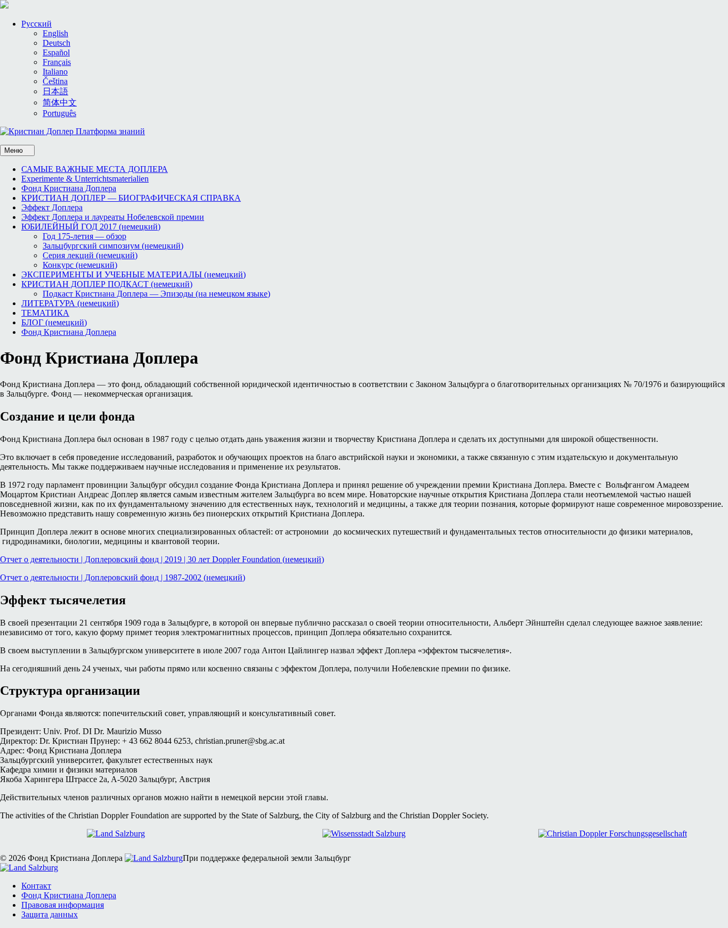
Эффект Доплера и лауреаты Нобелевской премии (112, 216)
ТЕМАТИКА (45, 312)
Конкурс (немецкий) (80, 264)
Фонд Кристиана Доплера (68, 188)
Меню (14, 150)
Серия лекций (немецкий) (90, 255)
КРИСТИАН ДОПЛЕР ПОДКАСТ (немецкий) (106, 284)
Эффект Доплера (52, 207)
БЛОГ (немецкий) (54, 322)
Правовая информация (62, 904)
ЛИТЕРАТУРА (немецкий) (70, 303)
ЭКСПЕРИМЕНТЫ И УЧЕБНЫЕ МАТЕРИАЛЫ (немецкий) (133, 274)
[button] (36, 23)
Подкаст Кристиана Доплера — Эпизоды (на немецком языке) (156, 293)
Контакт (36, 885)
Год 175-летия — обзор (84, 236)
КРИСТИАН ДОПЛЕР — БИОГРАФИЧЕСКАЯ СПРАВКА (131, 197)
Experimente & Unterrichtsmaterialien (85, 178)
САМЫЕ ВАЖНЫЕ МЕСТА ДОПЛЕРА (94, 169)
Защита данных (49, 914)
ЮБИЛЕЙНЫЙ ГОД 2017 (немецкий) (90, 226)
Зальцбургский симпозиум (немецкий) (113, 245)
